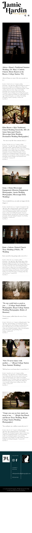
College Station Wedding (21, 379)
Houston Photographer (6, 329)
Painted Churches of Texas (18, 270)
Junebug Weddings (15, 329)
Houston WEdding (11, 92)
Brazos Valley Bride (8, 265)
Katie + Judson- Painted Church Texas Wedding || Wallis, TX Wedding (14, 249)
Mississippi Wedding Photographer (14, 215)
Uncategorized (23, 206)
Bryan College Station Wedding (12, 87)
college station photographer (23, 328)
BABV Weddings (15, 325)
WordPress (23, 490)
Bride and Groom (15, 376)
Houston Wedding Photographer (22, 92)
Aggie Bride (12, 85)
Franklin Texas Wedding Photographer (9, 436)
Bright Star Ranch (23, 433)
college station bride (10, 90)
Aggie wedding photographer (21, 145)
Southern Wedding (11, 156)
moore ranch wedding (6, 94)
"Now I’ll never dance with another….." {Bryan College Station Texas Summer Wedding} (15, 362)
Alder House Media (12, 490)
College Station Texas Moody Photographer (18, 267)
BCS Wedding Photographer (11, 211)
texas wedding (17, 95)
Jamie (5, 84)
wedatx (21, 382)
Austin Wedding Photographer (15, 209)
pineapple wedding (9, 382)
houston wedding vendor (16, 380)
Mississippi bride (22, 153)
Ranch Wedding (14, 94)
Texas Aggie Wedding (22, 94)
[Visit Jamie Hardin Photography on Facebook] (16, 460)
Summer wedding (16, 382)
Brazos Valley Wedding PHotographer (20, 265)
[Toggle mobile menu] (29, 15)
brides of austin (20, 211)
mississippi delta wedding (14, 154)
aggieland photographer (6, 147)
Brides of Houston (6, 267)
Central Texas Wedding (22, 434)
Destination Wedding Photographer (15, 151)
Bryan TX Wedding (12, 379)
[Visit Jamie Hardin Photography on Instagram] (13, 460)
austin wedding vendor (12, 148)
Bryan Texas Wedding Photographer (19, 88)
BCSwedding (20, 325)
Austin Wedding (5, 209)
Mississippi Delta (5, 154)
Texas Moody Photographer (11, 271)
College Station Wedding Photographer (13, 212)
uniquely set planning (12, 97)
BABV (17, 262)
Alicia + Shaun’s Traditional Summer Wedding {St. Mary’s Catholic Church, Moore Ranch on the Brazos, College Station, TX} (15, 70)
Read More (4, 98)
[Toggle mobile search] (25, 15)
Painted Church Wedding (7, 270)
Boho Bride (26, 325)
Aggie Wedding (18, 261)
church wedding (11, 150)
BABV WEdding (22, 262)
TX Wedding (19, 271)
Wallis (24, 271)
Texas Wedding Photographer (12, 439)
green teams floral (11, 91)
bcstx (24, 85)
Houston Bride (18, 91)
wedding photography (22, 322)
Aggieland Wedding (19, 85)
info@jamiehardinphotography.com (16, 473)
